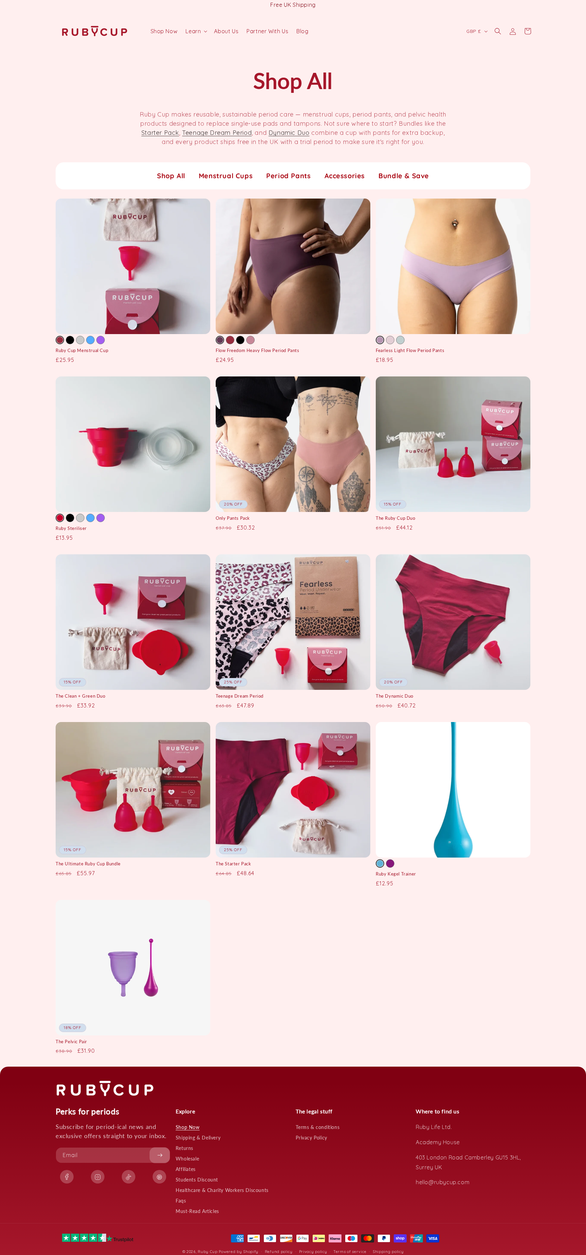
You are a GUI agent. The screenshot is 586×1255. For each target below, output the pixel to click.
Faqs (181, 1200)
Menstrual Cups (226, 175)
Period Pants (288, 175)
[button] (195, 31)
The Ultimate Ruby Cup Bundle (88, 863)
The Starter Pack (233, 863)
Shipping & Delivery (198, 1137)
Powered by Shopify (238, 1251)
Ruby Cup (208, 1251)
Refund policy (279, 1251)
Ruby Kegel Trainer (396, 874)
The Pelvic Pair (71, 1041)
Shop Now (188, 1127)
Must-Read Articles (197, 1211)
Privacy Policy (311, 1137)
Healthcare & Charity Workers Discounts (222, 1190)
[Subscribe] (160, 1155)
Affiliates (186, 1169)
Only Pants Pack (233, 518)
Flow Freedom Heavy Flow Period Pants (257, 350)
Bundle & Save (403, 175)
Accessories (345, 175)
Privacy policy (313, 1251)
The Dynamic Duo (394, 696)
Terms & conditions (317, 1127)
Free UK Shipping (293, 4)
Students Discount (197, 1179)
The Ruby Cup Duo (395, 518)
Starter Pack (160, 133)
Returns (184, 1148)
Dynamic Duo (289, 133)
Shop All (171, 175)
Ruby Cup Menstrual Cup (82, 350)
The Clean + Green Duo (80, 696)
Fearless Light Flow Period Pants (410, 350)
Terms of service (349, 1251)
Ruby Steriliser (71, 528)
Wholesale (187, 1158)
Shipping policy (388, 1251)
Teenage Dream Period (217, 133)
